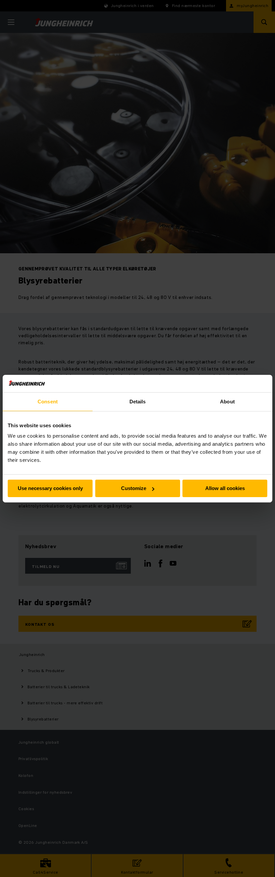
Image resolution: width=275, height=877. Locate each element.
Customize (133, 488)
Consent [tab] (48, 401)
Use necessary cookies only (50, 488)
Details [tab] (137, 401)
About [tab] (227, 401)
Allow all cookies (225, 488)
